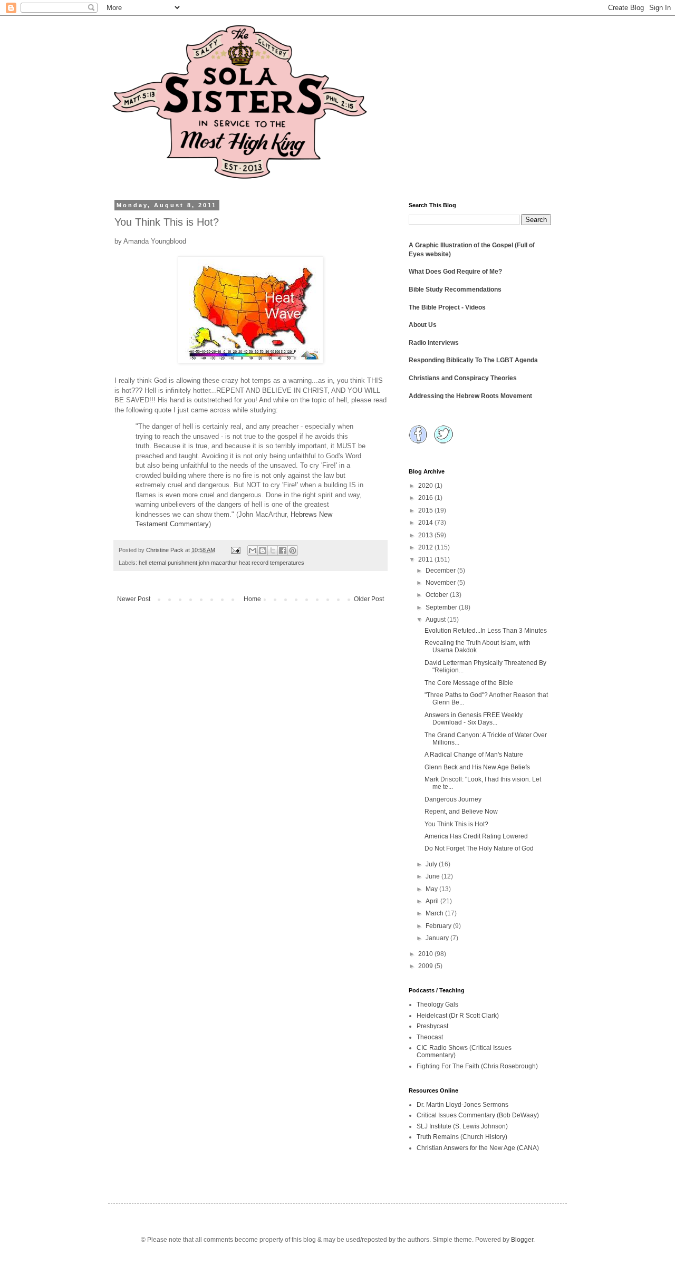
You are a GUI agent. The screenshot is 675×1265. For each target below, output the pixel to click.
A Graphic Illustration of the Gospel (461, 245)
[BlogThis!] (262, 550)
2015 (426, 510)
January (438, 938)
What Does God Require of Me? (455, 271)
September (442, 607)
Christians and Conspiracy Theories (463, 378)
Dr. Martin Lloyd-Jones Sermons (462, 1104)
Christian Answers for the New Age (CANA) (478, 1148)
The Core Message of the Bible (469, 683)
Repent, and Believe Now (461, 811)
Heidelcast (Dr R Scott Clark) (458, 1015)
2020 (426, 485)
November (441, 582)
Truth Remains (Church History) (462, 1137)
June (433, 876)
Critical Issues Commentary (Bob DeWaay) (478, 1115)
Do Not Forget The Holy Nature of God (479, 848)
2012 (426, 547)
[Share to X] (272, 550)
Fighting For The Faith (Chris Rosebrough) (477, 1066)
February (439, 926)
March (435, 913)
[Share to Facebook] (282, 550)
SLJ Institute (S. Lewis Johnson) (462, 1126)
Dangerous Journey (453, 799)
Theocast (430, 1037)
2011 (426, 559)
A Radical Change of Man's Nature (474, 754)
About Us (423, 325)
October (438, 594)
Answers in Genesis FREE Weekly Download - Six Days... (474, 718)
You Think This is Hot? (456, 824)
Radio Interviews (434, 342)
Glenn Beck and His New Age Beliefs (477, 767)
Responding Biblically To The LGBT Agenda (473, 360)
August (436, 619)
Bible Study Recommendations (455, 289)
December (441, 570)
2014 (426, 522)
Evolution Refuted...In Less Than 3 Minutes (486, 630)
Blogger (522, 1239)
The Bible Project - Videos (447, 307)
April (433, 901)
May (432, 889)
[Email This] (252, 550)
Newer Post (133, 599)
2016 (426, 497)
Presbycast (432, 1026)
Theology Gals (437, 1004)
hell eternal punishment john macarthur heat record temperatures (221, 562)
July (432, 864)
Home (252, 599)
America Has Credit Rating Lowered (476, 836)
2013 (426, 535)
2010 (426, 954)
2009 (426, 966)
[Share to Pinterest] (292, 550)
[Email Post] (235, 550)
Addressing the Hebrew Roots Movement (470, 396)
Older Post (369, 599)
